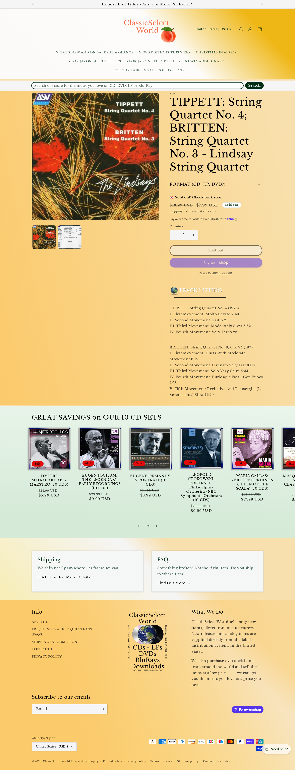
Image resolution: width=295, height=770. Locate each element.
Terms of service (161, 761)
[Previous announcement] (32, 4)
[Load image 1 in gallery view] (44, 237)
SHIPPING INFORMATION (55, 642)
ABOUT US (41, 622)
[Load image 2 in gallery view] (70, 237)
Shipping (176, 211)
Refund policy (112, 761)
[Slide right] (156, 526)
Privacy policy (136, 761)
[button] (241, 29)
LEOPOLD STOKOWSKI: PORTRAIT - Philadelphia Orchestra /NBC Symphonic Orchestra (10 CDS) (201, 487)
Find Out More (171, 583)
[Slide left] (138, 526)
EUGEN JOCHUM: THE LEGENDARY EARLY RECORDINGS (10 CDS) (100, 481)
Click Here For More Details (64, 577)
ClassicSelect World (56, 761)
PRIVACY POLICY (47, 656)
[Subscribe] (102, 709)
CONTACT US (44, 649)
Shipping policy (188, 761)
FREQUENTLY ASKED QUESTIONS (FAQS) (62, 631)
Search (254, 85)
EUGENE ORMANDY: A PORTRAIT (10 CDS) (150, 480)
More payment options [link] (216, 272)
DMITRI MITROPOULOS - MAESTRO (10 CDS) (49, 480)
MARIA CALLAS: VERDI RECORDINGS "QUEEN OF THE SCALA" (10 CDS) (252, 482)
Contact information (217, 761)
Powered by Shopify (85, 761)
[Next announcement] (262, 4)
